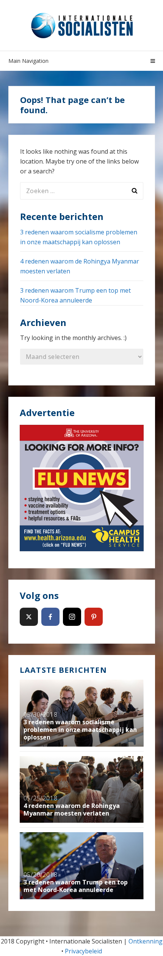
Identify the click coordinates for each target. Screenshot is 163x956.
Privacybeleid (83, 951)
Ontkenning (146, 941)
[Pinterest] (94, 617)
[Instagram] (72, 617)
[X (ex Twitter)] (29, 617)
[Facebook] (50, 617)
